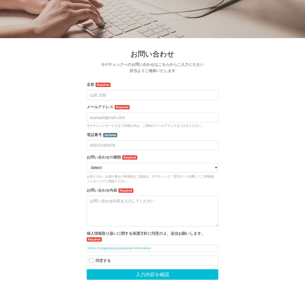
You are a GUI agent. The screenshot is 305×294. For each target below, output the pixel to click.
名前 (98, 84)
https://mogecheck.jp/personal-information (119, 248)
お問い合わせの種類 (111, 157)
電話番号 (101, 134)
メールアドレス (107, 106)
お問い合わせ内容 (109, 190)
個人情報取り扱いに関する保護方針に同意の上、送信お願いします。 (146, 236)
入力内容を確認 (152, 274)
